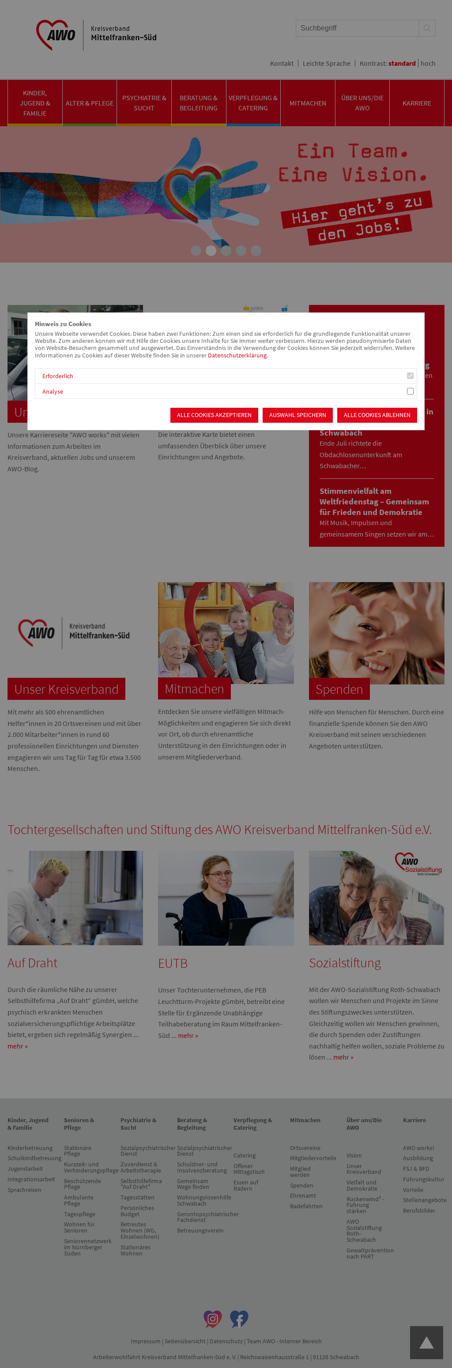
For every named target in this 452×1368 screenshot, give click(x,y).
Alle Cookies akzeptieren (214, 415)
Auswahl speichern (297, 415)
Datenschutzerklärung (237, 355)
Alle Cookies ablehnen (377, 415)
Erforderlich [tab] (57, 376)
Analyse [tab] (52, 391)
